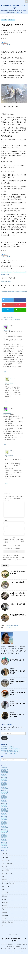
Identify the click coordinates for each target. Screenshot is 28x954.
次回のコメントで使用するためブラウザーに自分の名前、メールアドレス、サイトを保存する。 (14, 541)
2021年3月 (4, 823)
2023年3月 (4, 784)
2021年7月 (4, 816)
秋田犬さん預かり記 (7, 922)
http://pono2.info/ (6, 281)
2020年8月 (4, 834)
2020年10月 (4, 831)
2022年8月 (4, 795)
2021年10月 (4, 811)
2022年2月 (4, 805)
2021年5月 (4, 819)
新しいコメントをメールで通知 (12, 545)
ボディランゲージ (7, 873)
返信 (5, 371)
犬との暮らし (6, 319)
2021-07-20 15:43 (9, 455)
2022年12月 (4, 788)
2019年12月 (4, 847)
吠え (3, 876)
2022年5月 (4, 800)
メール (6, 526)
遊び (3, 925)
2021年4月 (4, 821)
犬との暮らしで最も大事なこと (10, 753)
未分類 (4, 899)
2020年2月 (4, 844)
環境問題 (4, 912)
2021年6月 (4, 818)
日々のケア (5, 893)
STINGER (20, 951)
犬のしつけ (11, 319)
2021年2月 (4, 824)
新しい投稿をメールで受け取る (12, 548)
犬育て (4, 909)
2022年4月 (4, 801)
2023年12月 (4, 769)
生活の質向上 (11, 317)
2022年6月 (4, 798)
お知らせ (4, 854)
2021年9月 (4, 813)
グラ (11, 378)
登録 (4, 738)
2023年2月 (4, 785)
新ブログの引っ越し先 (17, 660)
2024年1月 (4, 767)
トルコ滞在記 (5, 870)
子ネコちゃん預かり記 (8, 883)
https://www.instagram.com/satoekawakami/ (14, 291)
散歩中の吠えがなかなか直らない (10, 748)
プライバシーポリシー (14, 934)
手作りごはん (5, 886)
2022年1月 (4, 806)
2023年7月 (4, 777)
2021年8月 (4, 814)
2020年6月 (4, 837)
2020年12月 (4, 827)
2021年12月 (4, 808)
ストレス (4, 867)
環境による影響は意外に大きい (10, 750)
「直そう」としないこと (18, 604)
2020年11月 (4, 829)
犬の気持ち (5, 317)
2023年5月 (4, 780)
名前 (5, 520)
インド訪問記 (5, 860)
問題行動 (4, 880)
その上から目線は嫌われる (12, 625)
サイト (5, 531)
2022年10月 (4, 792)
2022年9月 (4, 793)
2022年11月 (4, 790)
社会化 (4, 918)
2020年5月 (4, 839)
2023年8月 (4, 775)
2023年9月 (4, 774)
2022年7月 (4, 797)
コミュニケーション (7, 863)
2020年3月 (4, 842)
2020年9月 (4, 832)
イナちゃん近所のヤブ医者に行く (10, 751)
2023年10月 (4, 772)
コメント (6, 500)
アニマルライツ (6, 857)
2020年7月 (4, 836)
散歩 (3, 889)
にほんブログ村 (5, 44)
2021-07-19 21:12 (7, 330)
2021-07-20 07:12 (9, 383)
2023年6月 (4, 779)
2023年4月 (4, 782)
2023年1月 (4, 787)
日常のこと (5, 896)
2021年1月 (4, 826)
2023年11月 (4, 771)
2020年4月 (4, 840)
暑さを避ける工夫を (10, 627)
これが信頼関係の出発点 (18, 615)
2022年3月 (4, 803)
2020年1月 (4, 845)
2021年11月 (4, 810)
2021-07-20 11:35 (7, 413)
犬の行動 (4, 906)
